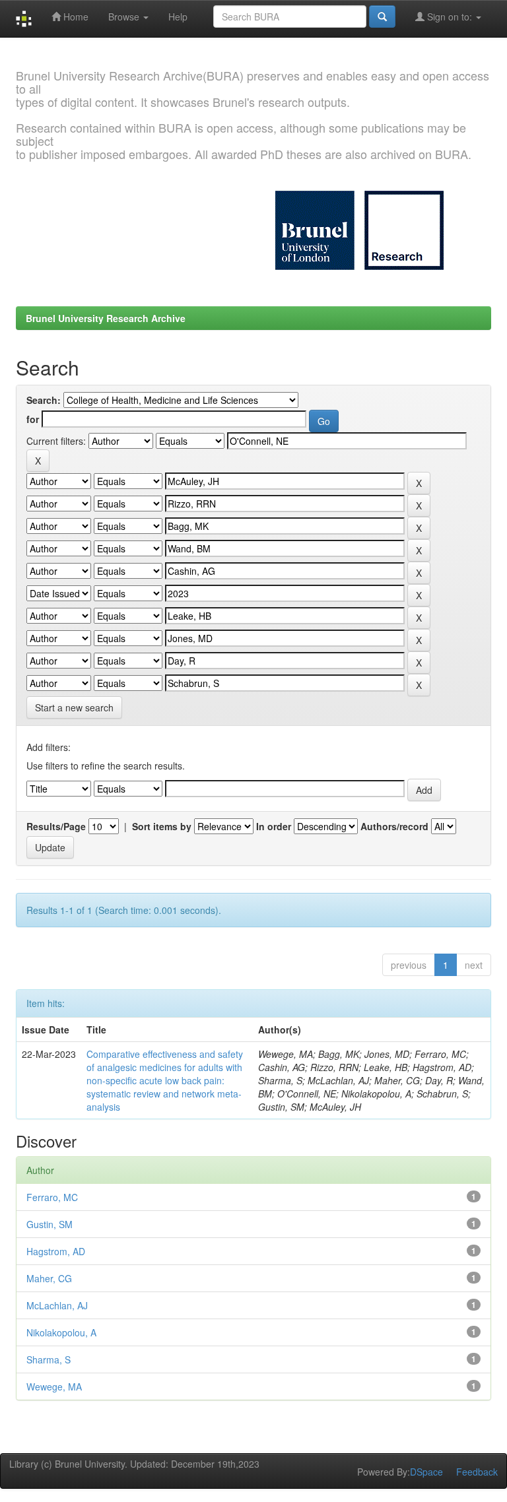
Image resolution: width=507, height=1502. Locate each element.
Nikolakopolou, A (61, 1332)
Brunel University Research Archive (106, 318)
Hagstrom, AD (55, 1251)
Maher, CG (49, 1278)
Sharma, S (48, 1359)
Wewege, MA (54, 1386)
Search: (43, 400)
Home (74, 16)
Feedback (477, 1471)
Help (177, 16)
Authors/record (394, 826)
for (32, 419)
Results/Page (56, 826)
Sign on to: (449, 16)
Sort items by (161, 826)
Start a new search (74, 707)
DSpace (426, 1471)
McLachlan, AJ (57, 1305)
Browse (125, 16)
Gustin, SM (49, 1224)
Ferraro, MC (52, 1197)
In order (273, 826)
